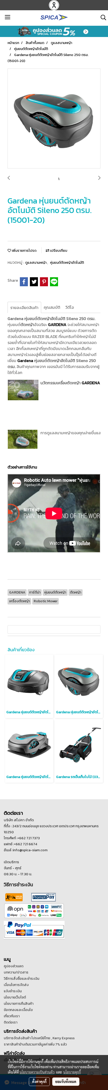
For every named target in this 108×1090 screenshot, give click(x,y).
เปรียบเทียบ (58, 250)
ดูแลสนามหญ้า (36, 262)
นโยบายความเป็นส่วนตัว (37, 1072)
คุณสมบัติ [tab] (52, 307)
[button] (102, 17)
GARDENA (91, 383)
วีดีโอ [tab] (69, 307)
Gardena (25, 361)
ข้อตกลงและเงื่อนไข (18, 1009)
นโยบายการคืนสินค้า (18, 1003)
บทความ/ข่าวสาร (16, 972)
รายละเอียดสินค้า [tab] (24, 307)
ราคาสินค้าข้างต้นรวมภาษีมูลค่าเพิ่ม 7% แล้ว (35, 1044)
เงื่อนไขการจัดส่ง (16, 985)
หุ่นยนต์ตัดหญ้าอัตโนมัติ (67, 262)
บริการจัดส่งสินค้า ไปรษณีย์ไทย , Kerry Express (39, 1038)
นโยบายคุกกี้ (72, 1072)
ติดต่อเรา (10, 1022)
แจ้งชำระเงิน (13, 991)
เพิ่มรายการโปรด (23, 250)
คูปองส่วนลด (13, 966)
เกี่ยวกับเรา (12, 1016)
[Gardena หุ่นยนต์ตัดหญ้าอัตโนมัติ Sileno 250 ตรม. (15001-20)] (54, 119)
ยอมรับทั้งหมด (65, 1081)
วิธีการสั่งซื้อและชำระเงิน (21, 978)
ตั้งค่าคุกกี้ (39, 1081)
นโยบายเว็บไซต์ (15, 997)
